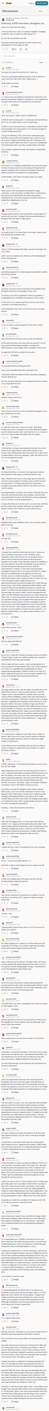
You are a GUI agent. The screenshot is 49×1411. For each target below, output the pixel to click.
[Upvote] (2, 49)
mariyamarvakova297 (14, 1234)
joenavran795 (11, 817)
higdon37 (9, 186)
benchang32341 (11, 874)
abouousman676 (12, 267)
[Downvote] (7, 49)
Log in (31, 3)
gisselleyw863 (11, 334)
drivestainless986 (12, 406)
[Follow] (21, 49)
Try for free (41, 3)
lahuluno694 (10, 1158)
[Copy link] (26, 49)
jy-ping (8, 67)
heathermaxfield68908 (14, 422)
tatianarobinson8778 (14, 1033)
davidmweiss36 (11, 228)
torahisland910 (11, 161)
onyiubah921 (10, 978)
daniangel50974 (12, 547)
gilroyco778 (10, 1098)
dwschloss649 (11, 999)
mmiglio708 (10, 244)
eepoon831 (10, 320)
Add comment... (9, 56)
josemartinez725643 (13, 957)
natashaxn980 (11, 1075)
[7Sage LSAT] (9, 3)
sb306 (8, 759)
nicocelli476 (10, 685)
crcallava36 (10, 1407)
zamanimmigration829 (14, 92)
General (9, 18)
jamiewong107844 (12, 650)
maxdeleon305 (11, 209)
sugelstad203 (11, 1128)
